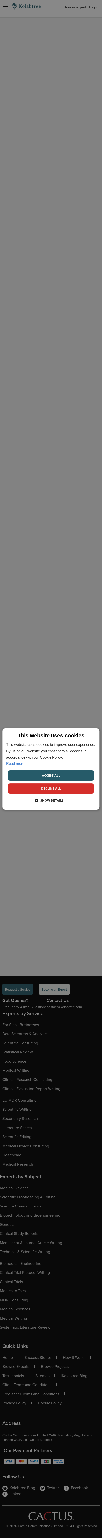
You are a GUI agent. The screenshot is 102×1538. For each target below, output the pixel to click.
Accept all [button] (51, 775)
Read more (15, 763)
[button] (51, 800)
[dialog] (50, 769)
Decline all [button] (51, 788)
